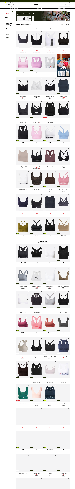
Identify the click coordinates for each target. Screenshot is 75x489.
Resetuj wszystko (53, 28)
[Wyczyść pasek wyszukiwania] (69, 6)
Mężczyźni (9, 4)
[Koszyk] (69, 4)
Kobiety (6, 4)
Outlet (6, 2)
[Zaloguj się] (63, 4)
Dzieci (13, 4)
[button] (62, 24)
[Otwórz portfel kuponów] (60, 4)
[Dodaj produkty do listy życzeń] (28, 31)
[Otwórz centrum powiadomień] (65, 4)
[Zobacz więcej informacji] (19, 11)
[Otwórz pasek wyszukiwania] (59, 6)
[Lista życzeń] (67, 4)
